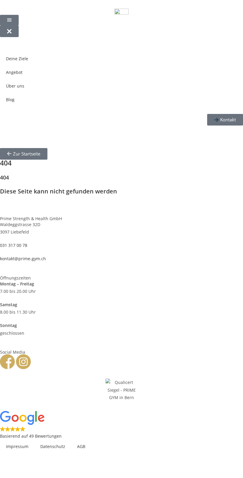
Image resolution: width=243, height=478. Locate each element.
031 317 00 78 (13, 245)
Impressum (17, 446)
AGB (81, 446)
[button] (121, 425)
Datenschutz (52, 446)
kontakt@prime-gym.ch (23, 258)
